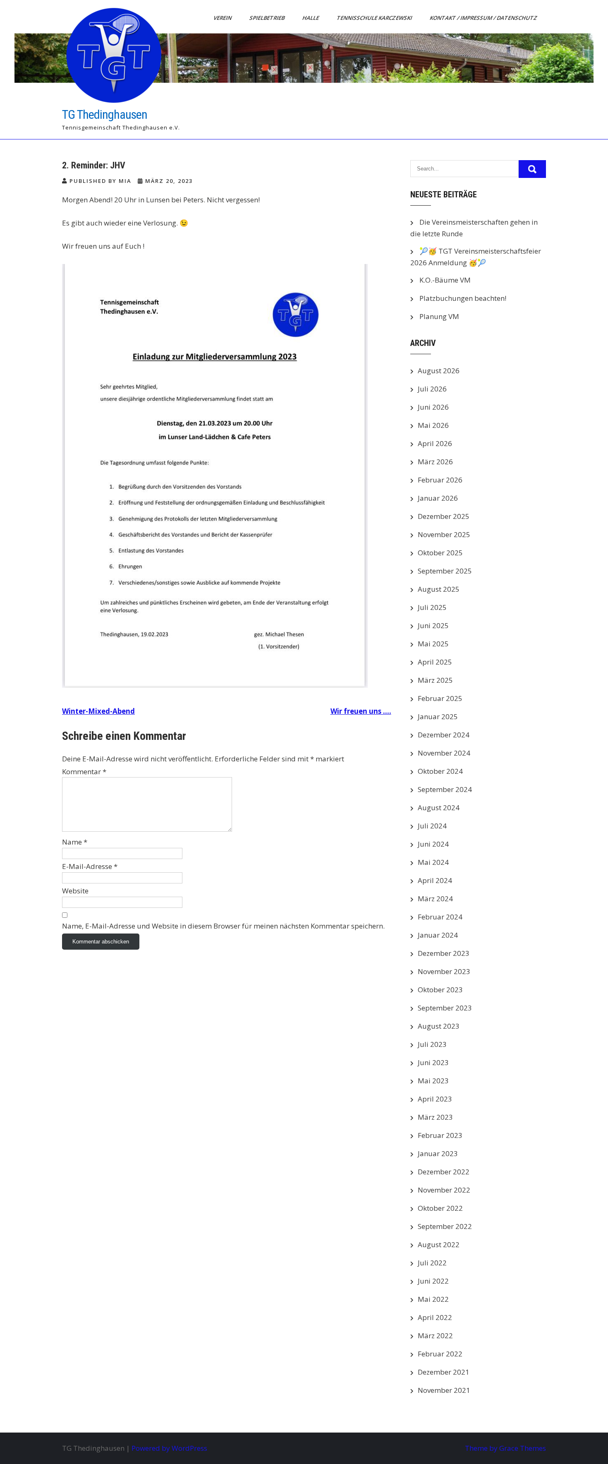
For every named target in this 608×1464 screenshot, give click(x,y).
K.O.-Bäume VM (445, 280)
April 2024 (435, 880)
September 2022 (445, 1226)
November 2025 (444, 534)
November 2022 (444, 1190)
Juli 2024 (432, 825)
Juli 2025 (432, 607)
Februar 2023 (440, 1135)
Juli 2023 (432, 1044)
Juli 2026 (432, 389)
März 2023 (435, 1117)
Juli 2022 (432, 1262)
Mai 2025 (433, 643)
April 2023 (435, 1099)
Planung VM (439, 316)
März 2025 (435, 680)
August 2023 (439, 1026)
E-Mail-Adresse (89, 866)
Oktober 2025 (440, 552)
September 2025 (445, 571)
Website (75, 890)
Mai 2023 (433, 1080)
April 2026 (435, 443)
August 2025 (439, 589)
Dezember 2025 (443, 516)
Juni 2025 (433, 625)
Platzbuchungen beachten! (462, 298)
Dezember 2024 (443, 734)
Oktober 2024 (440, 771)
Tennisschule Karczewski (375, 18)
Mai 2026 (433, 425)
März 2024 (435, 898)
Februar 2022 (440, 1353)
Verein (223, 18)
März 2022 (435, 1335)
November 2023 (444, 971)
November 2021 (444, 1390)
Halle (311, 18)
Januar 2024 (438, 935)
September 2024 (445, 789)
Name (74, 842)
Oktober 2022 (440, 1208)
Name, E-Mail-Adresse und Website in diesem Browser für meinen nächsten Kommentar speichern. (223, 926)
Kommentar (84, 771)
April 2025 (435, 662)
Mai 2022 (433, 1299)
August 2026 (439, 370)
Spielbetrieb (268, 18)
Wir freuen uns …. (360, 711)
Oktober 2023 (440, 989)
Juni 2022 (433, 1281)
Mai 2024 (433, 862)
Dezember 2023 (443, 953)
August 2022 (439, 1244)
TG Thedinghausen (104, 114)
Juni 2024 (433, 844)
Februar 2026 (440, 480)
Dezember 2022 (443, 1171)
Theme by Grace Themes (505, 1448)
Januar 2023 (438, 1153)
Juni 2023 (433, 1062)
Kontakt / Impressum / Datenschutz (484, 18)
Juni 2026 (433, 407)
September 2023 (445, 1008)
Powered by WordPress (169, 1448)
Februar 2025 (440, 698)
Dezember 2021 (443, 1372)
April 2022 (435, 1317)
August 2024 (439, 807)
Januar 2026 (438, 498)
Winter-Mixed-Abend (98, 711)
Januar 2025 (438, 716)
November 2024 (444, 753)
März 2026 (435, 461)
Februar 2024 (440, 917)
